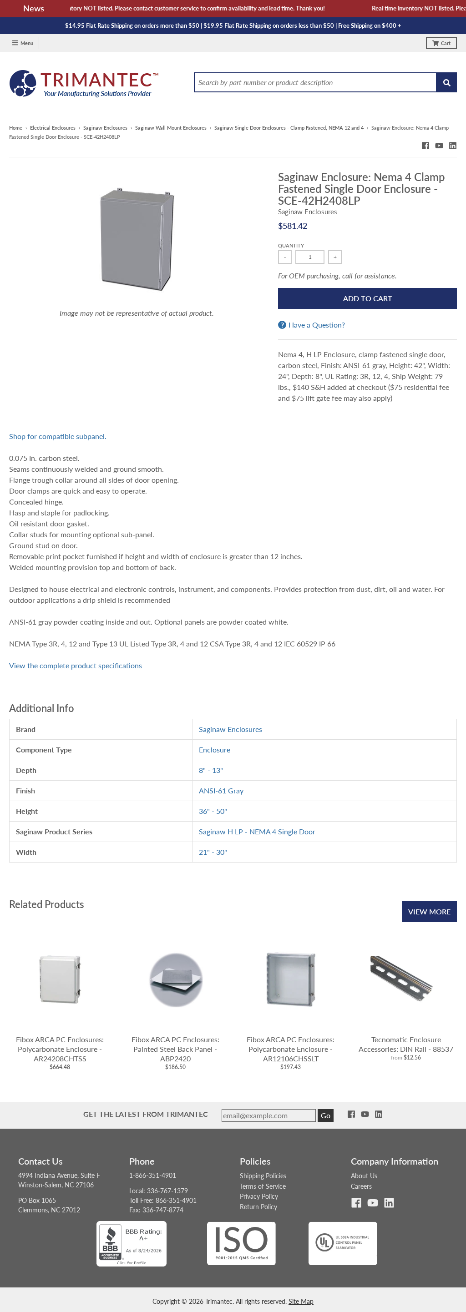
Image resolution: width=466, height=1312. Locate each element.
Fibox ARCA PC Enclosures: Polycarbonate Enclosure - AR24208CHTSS (60, 1049)
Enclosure (214, 749)
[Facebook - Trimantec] (425, 145)
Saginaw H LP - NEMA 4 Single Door (257, 831)
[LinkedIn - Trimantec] (453, 145)
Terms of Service (263, 1186)
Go (325, 1115)
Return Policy (258, 1207)
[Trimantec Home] (84, 86)
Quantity (291, 245)
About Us (364, 1176)
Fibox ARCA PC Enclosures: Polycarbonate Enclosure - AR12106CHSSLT (290, 1049)
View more (429, 911)
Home (15, 128)
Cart (446, 43)
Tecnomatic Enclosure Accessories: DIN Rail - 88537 (406, 1044)
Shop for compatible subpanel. (57, 436)
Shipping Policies (263, 1176)
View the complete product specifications (75, 665)
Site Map (301, 1301)
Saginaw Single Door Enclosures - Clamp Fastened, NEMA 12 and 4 (289, 128)
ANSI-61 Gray (221, 790)
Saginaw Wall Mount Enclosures (171, 128)
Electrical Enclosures (53, 128)
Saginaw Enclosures (105, 128)
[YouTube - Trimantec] (439, 145)
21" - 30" (213, 852)
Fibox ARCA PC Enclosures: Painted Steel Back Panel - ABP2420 (175, 1049)
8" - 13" (211, 770)
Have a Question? (317, 325)
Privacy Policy (259, 1196)
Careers (361, 1186)
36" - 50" (213, 811)
